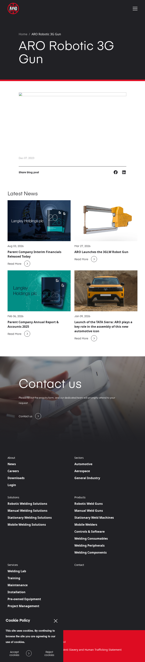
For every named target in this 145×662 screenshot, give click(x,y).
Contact (79, 565)
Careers (13, 471)
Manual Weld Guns (88, 511)
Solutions (13, 497)
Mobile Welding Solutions (27, 524)
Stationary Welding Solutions (30, 517)
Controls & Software (89, 531)
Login (12, 485)
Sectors (79, 457)
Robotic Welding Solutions (27, 504)
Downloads (16, 478)
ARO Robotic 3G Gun (46, 34)
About (11, 457)
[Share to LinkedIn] (124, 172)
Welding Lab (17, 571)
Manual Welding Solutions (27, 511)
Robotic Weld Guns (88, 504)
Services (13, 565)
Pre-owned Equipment (24, 599)
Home (23, 34)
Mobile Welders (85, 524)
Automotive (83, 464)
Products (80, 497)
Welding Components (90, 552)
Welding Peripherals (89, 545)
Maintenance (18, 585)
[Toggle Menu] (135, 8)
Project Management (23, 606)
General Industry (87, 478)
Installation (16, 592)
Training (14, 578)
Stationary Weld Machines (94, 517)
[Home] (13, 8)
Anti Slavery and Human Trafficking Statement (92, 649)
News (12, 464)
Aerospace (82, 471)
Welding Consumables (91, 538)
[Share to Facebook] (116, 172)
